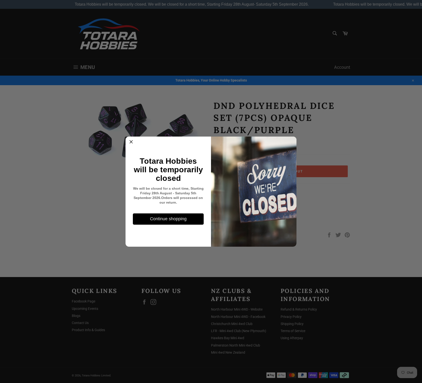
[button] (131, 142)
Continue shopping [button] (168, 218)
